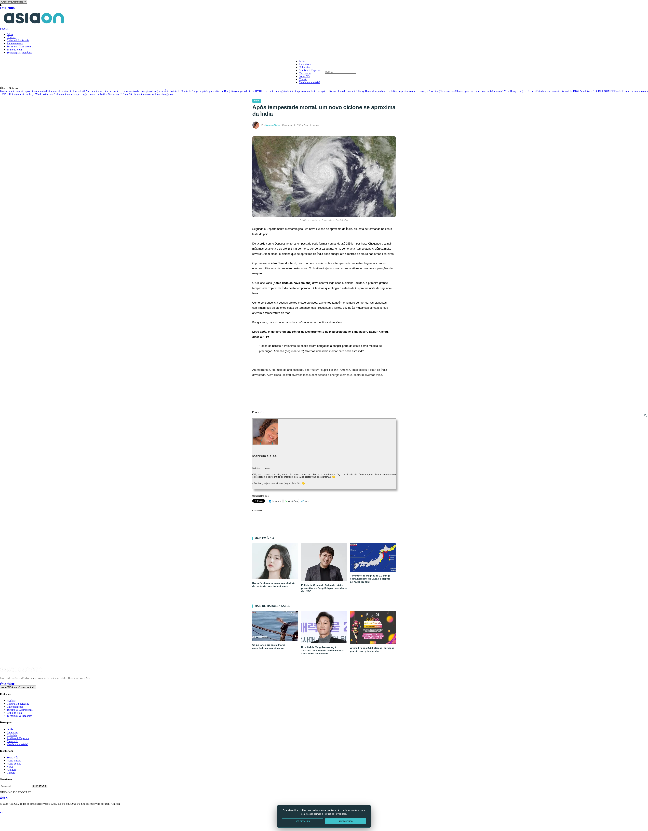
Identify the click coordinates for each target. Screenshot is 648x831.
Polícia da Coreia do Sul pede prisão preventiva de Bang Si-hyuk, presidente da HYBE (216, 91)
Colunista (12, 735)
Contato (303, 79)
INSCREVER (39, 786)
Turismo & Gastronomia (20, 46)
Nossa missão (14, 760)
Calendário (304, 73)
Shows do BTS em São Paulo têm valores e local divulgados (140, 94)
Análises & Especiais (310, 70)
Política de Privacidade (9, 810)
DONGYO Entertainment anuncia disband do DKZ (551, 91)
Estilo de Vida (14, 49)
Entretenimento (15, 43)
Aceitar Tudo (346, 821)
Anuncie (11, 769)
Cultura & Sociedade (18, 40)
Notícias (11, 37)
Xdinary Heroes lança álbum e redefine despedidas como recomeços (392, 91)
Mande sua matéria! (309, 82)
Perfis (302, 61)
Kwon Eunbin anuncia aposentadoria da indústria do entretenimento (36, 91)
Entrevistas (304, 64)
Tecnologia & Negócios (19, 52)
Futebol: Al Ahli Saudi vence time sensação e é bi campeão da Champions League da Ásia (121, 91)
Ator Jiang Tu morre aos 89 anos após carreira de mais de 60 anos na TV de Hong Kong (476, 91)
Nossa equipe (14, 763)
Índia (256, 101)
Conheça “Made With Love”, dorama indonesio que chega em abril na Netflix (66, 94)
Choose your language (12, 2)
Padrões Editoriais (44, 810)
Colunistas (304, 67)
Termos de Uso (27, 810)
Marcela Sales (264, 456)
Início (10, 34)
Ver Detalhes (303, 821)
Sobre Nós (304, 76)
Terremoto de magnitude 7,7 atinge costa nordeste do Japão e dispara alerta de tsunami (309, 91)
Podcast (4, 28)
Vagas (10, 766)
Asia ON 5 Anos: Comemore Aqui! (18, 687)
